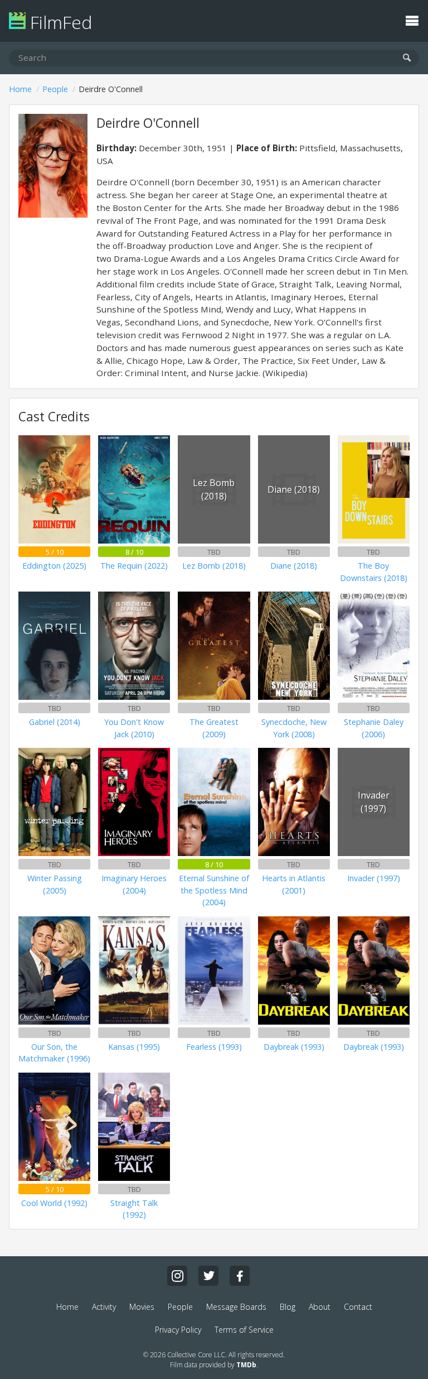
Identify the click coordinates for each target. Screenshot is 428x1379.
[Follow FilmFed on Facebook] (240, 1276)
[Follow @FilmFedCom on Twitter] (208, 1276)
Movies (141, 1306)
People (55, 89)
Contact (358, 1306)
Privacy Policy (178, 1329)
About (319, 1306)
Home (20, 89)
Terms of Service (244, 1329)
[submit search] (407, 58)
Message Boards (236, 1306)
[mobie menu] (412, 19)
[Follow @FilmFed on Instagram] (177, 1276)
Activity (104, 1306)
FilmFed (59, 22)
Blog (287, 1306)
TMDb (246, 1365)
